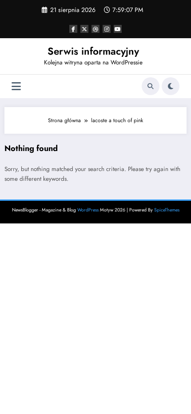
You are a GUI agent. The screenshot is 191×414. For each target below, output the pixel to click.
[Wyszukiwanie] (150, 86)
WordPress (88, 210)
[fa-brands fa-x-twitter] (84, 29)
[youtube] (118, 29)
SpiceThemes (166, 210)
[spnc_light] (170, 86)
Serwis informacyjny (93, 51)
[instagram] (107, 29)
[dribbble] (95, 29)
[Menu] (16, 86)
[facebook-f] (73, 29)
